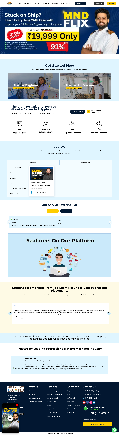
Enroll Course (41, 192)
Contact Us (89, 387)
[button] (33, 162)
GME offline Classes (38, 182)
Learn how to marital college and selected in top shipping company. (33, 225)
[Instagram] (90, 402)
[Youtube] (84, 402)
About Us (55, 3)
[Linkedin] (94, 402)
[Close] (32, 7)
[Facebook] (87, 402)
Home (19, 3)
